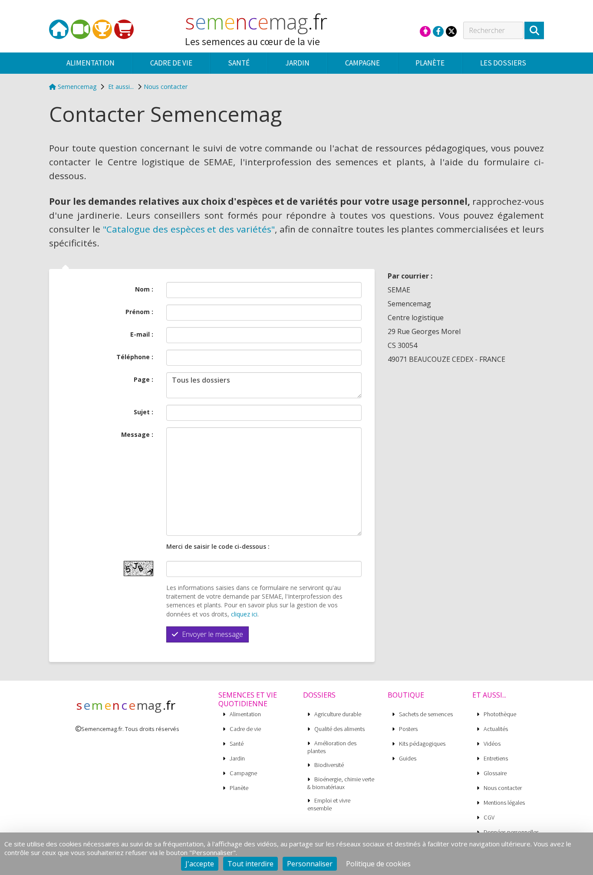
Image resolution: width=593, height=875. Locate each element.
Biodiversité (329, 765)
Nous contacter (166, 86)
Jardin (237, 758)
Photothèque (500, 714)
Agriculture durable (337, 714)
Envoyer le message (211, 634)
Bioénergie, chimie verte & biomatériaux (340, 783)
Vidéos (492, 743)
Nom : (144, 289)
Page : (143, 379)
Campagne (243, 773)
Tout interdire (250, 863)
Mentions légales (504, 802)
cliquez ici (244, 614)
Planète (239, 788)
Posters (408, 729)
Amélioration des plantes (331, 747)
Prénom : (139, 312)
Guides (407, 758)
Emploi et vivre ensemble (328, 804)
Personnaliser (310, 863)
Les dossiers (503, 63)
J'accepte (199, 863)
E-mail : (141, 334)
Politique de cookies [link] (378, 863)
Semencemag (76, 86)
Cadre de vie (245, 729)
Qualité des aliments (339, 729)
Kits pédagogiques (422, 743)
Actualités (496, 729)
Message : (137, 434)
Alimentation (245, 714)
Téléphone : (134, 357)
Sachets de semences (426, 714)
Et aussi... (121, 86)
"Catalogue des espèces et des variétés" (189, 229)
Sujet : (143, 412)
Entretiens (496, 758)
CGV (489, 817)
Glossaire (495, 773)
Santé (237, 743)
